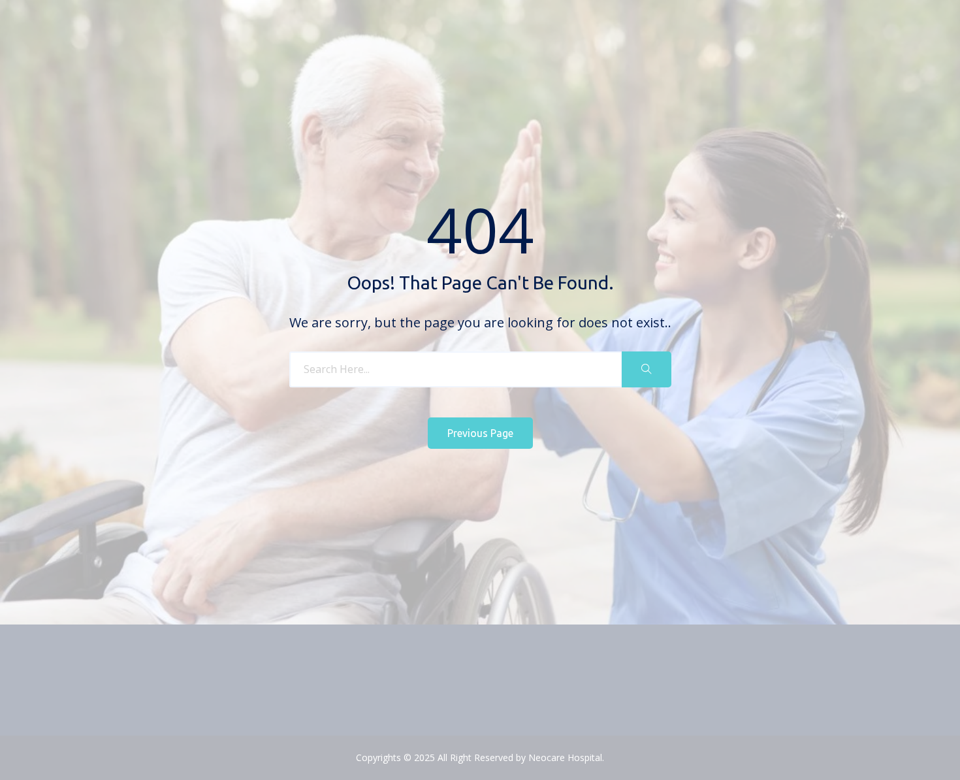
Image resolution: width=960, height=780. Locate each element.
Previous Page (480, 433)
